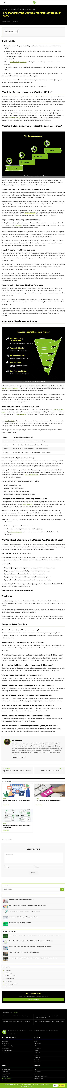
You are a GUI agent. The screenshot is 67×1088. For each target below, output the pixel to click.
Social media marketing (32, 474)
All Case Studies (8, 986)
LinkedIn (15, 757)
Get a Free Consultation (33, 999)
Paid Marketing (8, 973)
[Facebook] (9, 1034)
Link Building (37, 1048)
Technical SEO (37, 1057)
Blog (35, 1069)
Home (3, 9)
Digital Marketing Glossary (11, 984)
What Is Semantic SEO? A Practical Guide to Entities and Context (49, 1021)
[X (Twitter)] (12, 1034)
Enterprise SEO (37, 1043)
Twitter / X (22, 757)
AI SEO (36, 1041)
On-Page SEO (37, 1052)
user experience (21, 414)
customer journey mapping (10, 388)
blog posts (18, 225)
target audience (27, 504)
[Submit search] (62, 889)
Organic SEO (5, 1041)
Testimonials (5, 1076)
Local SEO (36, 1050)
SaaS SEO (36, 1055)
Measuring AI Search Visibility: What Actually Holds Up (15, 1016)
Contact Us (4, 1081)
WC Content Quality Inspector (41, 1076)
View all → (16, 1012)
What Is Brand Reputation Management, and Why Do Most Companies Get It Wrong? (48, 1016)
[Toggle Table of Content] (15, 31)
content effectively (30, 213)
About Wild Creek (6, 1069)
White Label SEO (38, 1062)
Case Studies (5, 1071)
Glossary (36, 1074)
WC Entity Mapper (38, 1078)
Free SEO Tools (8, 981)
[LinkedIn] (15, 1034)
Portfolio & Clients (6, 1074)
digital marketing (10, 421)
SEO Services (8, 970)
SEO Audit (36, 1059)
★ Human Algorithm (6, 1078)
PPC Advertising (5, 1043)
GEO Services (37, 1045)
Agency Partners (5, 1052)
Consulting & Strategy (10, 978)
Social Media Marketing (10, 975)
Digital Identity (5, 1048)
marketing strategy (14, 118)
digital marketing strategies (18, 62)
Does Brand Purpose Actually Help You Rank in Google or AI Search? (16, 1022)
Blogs (7, 9)
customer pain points (15, 532)
